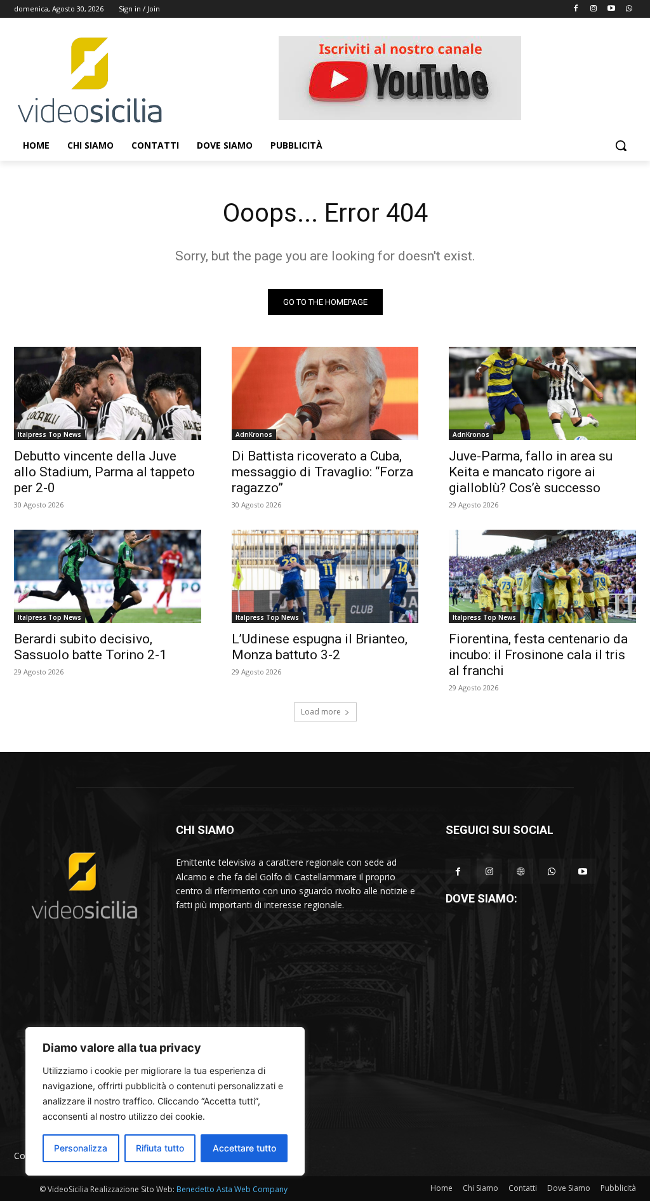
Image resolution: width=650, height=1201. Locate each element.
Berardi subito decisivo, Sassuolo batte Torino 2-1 (90, 646)
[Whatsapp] (628, 9)
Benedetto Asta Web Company (232, 1189)
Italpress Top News (49, 434)
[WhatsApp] (552, 871)
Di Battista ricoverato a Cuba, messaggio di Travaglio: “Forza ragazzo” (322, 471)
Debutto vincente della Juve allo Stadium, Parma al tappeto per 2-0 (104, 471)
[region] (165, 1101)
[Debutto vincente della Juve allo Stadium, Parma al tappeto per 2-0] (107, 393)
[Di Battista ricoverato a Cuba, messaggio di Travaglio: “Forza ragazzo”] (325, 393)
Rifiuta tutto (160, 1148)
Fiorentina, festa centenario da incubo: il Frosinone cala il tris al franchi (538, 654)
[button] (621, 145)
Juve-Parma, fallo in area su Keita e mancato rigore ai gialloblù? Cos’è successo (531, 471)
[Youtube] (611, 9)
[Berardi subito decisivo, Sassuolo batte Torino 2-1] (107, 576)
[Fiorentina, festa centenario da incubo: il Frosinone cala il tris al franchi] (542, 576)
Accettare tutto (244, 1148)
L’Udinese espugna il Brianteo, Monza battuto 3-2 (320, 646)
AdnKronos (253, 434)
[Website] (520, 871)
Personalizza (80, 1148)
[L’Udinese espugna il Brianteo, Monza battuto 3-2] (325, 576)
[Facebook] (576, 9)
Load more (321, 711)
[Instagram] (594, 9)
